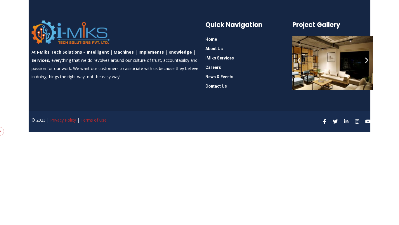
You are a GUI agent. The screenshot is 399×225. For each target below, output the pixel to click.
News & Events (219, 76)
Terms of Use (94, 120)
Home (211, 39)
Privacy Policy (63, 120)
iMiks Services (219, 58)
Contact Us (216, 86)
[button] (299, 60)
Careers (213, 67)
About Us (214, 48)
